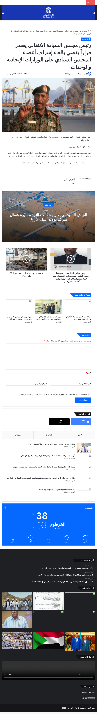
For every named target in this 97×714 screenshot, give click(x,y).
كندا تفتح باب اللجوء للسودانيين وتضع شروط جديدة (57, 489)
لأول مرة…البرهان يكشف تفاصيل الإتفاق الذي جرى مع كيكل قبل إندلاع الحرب (47, 455)
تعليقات (18, 435)
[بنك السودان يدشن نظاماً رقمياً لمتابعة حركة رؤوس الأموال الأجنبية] (48, 621)
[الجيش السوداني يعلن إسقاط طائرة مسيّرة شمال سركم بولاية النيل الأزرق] (80, 601)
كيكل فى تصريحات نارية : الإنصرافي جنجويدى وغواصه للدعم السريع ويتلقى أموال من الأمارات (41, 478)
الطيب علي (83, 74)
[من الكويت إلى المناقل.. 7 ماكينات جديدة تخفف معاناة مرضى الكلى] (19, 307)
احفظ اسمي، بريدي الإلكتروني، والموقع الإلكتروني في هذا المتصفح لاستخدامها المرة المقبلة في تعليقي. (54, 394)
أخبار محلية (78, 31)
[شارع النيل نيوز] (48, 12)
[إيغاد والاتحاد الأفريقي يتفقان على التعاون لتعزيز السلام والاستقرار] (80, 641)
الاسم (88, 373)
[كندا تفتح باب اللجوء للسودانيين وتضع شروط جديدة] (84, 493)
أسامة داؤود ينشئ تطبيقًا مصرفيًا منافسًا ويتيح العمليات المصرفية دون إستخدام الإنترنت (44, 467)
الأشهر (79, 435)
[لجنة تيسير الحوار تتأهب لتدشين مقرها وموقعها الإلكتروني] (48, 640)
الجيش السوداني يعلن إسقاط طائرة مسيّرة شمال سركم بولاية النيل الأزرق (48, 216)
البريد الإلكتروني (85, 384)
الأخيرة (49, 435)
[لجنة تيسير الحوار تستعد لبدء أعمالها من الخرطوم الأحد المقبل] (78, 307)
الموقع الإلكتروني (41, 384)
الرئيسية (86, 31)
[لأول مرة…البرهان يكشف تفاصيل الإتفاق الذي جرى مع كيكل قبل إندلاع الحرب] (84, 459)
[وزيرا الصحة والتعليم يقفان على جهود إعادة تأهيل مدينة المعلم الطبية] (48, 307)
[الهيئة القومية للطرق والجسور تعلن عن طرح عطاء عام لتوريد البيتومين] (48, 601)
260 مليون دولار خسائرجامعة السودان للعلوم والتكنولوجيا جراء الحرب (50, 444)
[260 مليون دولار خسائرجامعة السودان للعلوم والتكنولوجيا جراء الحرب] (84, 448)
